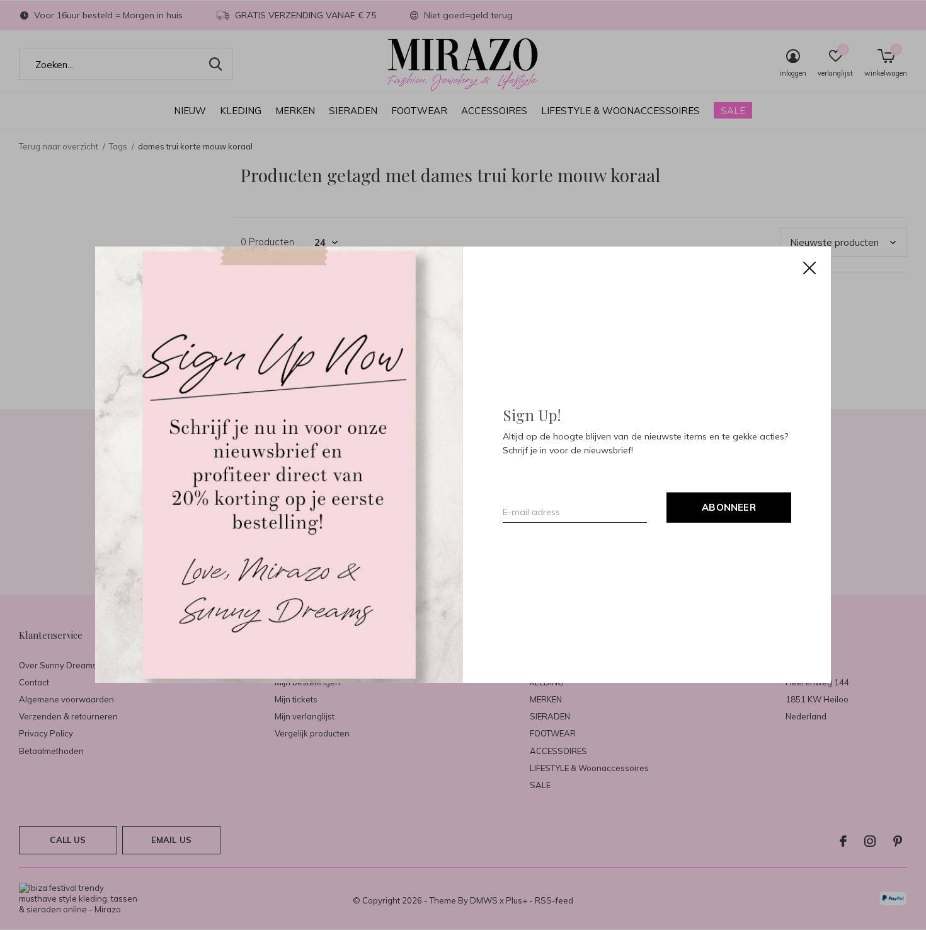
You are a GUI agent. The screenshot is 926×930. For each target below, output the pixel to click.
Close (809, 268)
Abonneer (729, 508)
